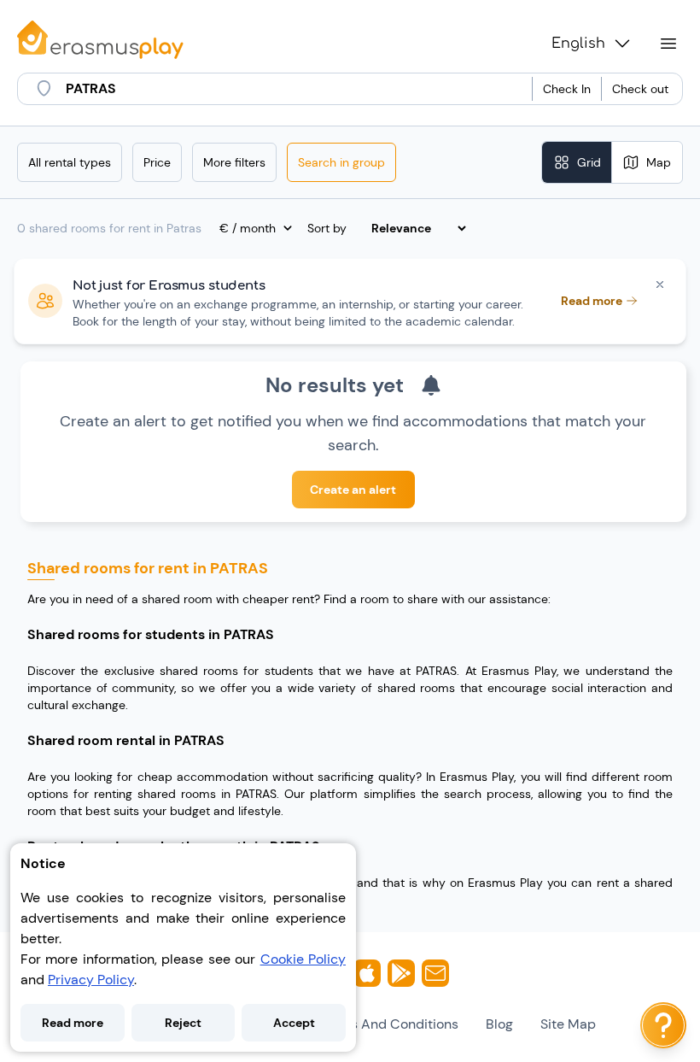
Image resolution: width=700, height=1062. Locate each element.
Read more (72, 1022)
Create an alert (353, 489)
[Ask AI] (663, 1025)
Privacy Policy (91, 980)
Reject (183, 1022)
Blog (499, 1024)
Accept (294, 1022)
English (578, 43)
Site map (568, 1024)
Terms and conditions (388, 1024)
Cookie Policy (303, 959)
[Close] (660, 284)
